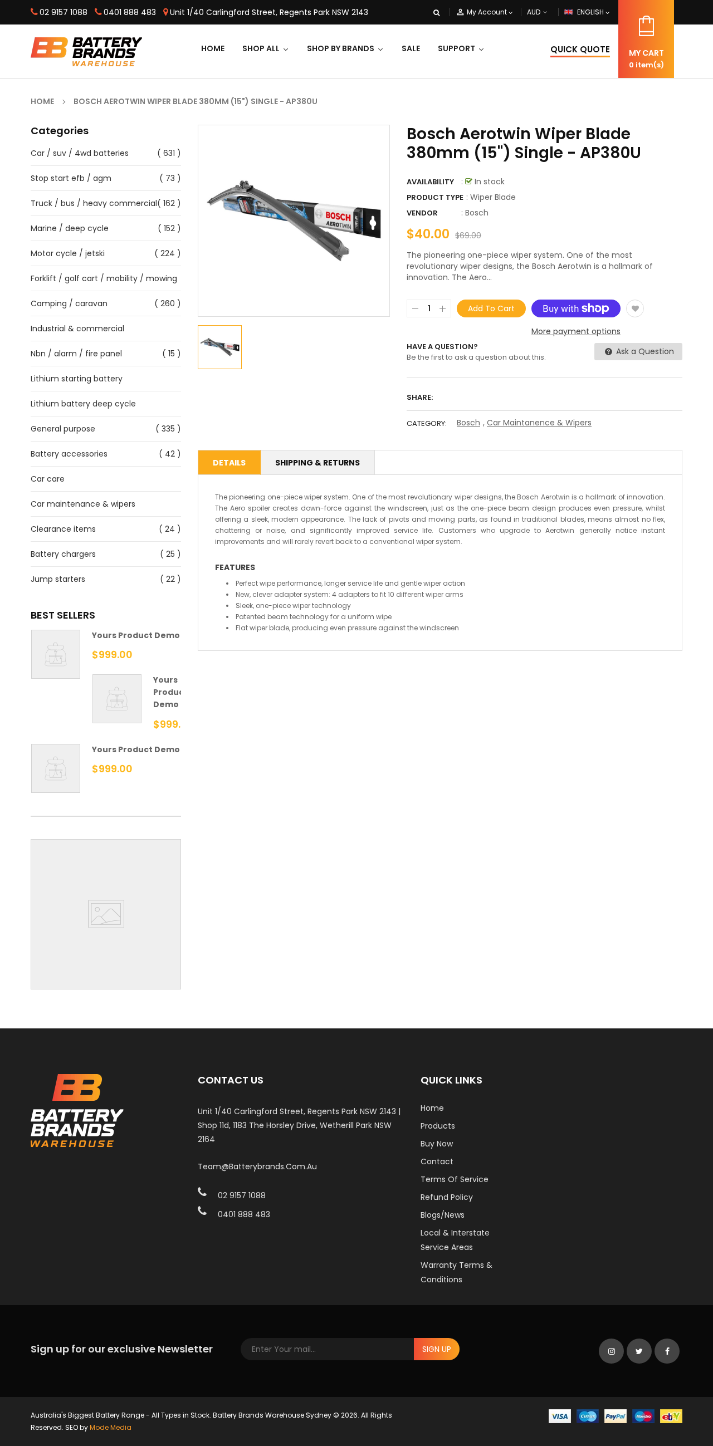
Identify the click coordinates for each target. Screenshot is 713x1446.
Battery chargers (63, 554)
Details (229, 462)
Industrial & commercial (77, 328)
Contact (437, 1161)
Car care (48, 478)
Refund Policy (447, 1197)
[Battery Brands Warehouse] (615, 1415)
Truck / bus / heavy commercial (94, 203)
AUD (546, 12)
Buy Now (437, 1143)
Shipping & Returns (317, 462)
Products (438, 1125)
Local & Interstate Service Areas (455, 1240)
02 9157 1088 (63, 12)
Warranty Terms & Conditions (456, 1272)
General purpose (63, 428)
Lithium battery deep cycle (83, 403)
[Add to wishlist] (635, 308)
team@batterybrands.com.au (257, 1166)
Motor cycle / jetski (68, 253)
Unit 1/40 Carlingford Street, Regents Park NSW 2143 (269, 12)
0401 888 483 (130, 12)
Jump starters (58, 579)
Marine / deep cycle (70, 228)
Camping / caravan (69, 303)
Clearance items (63, 529)
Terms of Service (455, 1179)
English (591, 12)
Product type (435, 197)
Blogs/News (443, 1214)
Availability (430, 182)
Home (432, 1108)
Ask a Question (644, 351)
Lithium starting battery (77, 378)
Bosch (477, 212)
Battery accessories (69, 453)
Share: (420, 397)
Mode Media (110, 1427)
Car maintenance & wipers (83, 503)
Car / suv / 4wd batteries (80, 153)
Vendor (422, 213)
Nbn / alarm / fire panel (76, 353)
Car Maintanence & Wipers (539, 422)
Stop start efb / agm (71, 178)
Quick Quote (580, 49)
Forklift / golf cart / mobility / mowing (104, 278)
